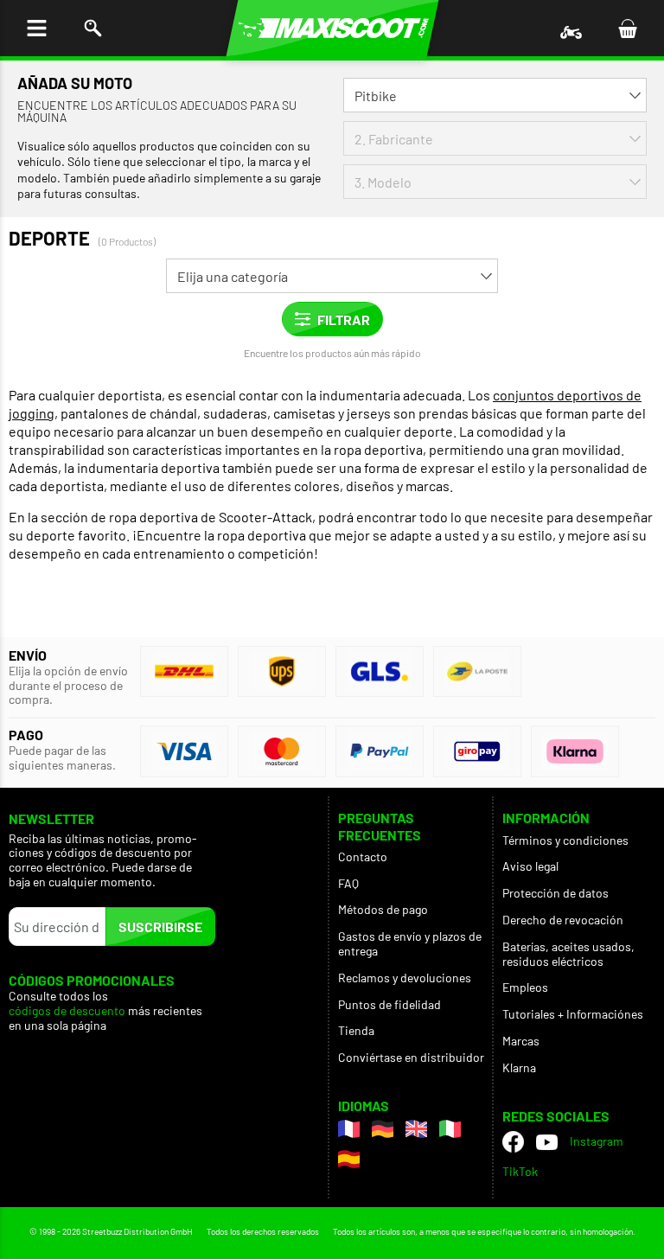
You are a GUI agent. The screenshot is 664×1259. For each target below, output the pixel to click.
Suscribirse (160, 926)
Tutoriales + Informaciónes (572, 1014)
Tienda (356, 1030)
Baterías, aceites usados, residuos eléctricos (568, 953)
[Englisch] (416, 1129)
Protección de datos (555, 892)
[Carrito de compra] (627, 28)
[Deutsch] (382, 1129)
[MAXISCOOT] (332, 28)
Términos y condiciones (565, 840)
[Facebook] (513, 1142)
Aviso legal (530, 866)
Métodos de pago (383, 909)
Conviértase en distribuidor (411, 1057)
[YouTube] (547, 1141)
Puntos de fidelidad (389, 1004)
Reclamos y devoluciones (404, 977)
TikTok (520, 1171)
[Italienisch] (450, 1129)
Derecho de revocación (562, 919)
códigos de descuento (67, 1011)
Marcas (521, 1040)
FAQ (348, 883)
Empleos (525, 987)
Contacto (362, 856)
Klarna (519, 1067)
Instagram (596, 1141)
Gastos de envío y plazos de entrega (410, 943)
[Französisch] (349, 1129)
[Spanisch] (349, 1159)
